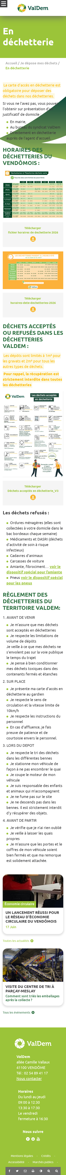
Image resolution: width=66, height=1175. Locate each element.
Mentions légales (22, 1155)
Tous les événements (16, 1012)
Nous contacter (29, 1078)
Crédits (46, 1155)
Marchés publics (43, 1162)
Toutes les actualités (16, 940)
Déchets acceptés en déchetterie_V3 (33, 491)
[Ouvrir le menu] (3, 3)
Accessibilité (16, 1162)
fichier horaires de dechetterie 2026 (33, 232)
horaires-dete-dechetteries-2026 (33, 303)
